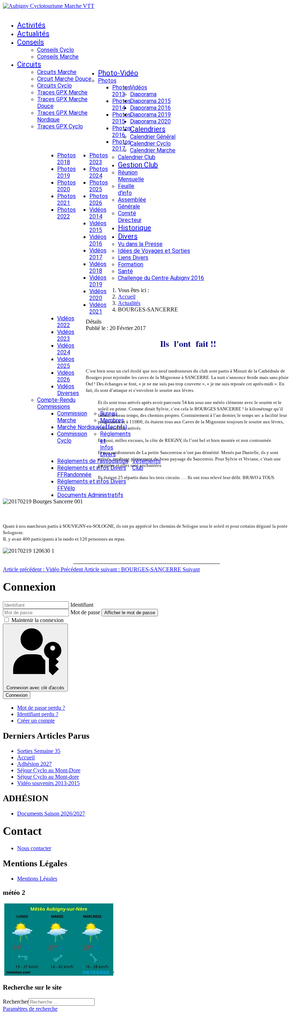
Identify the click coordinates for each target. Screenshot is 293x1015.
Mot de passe (85, 612)
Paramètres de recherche (30, 1009)
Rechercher (16, 1002)
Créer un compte (36, 721)
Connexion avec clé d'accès (35, 687)
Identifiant (81, 605)
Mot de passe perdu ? (41, 708)
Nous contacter (34, 848)
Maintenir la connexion (37, 620)
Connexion (17, 695)
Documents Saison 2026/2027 (51, 813)
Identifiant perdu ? (37, 714)
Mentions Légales (37, 879)
